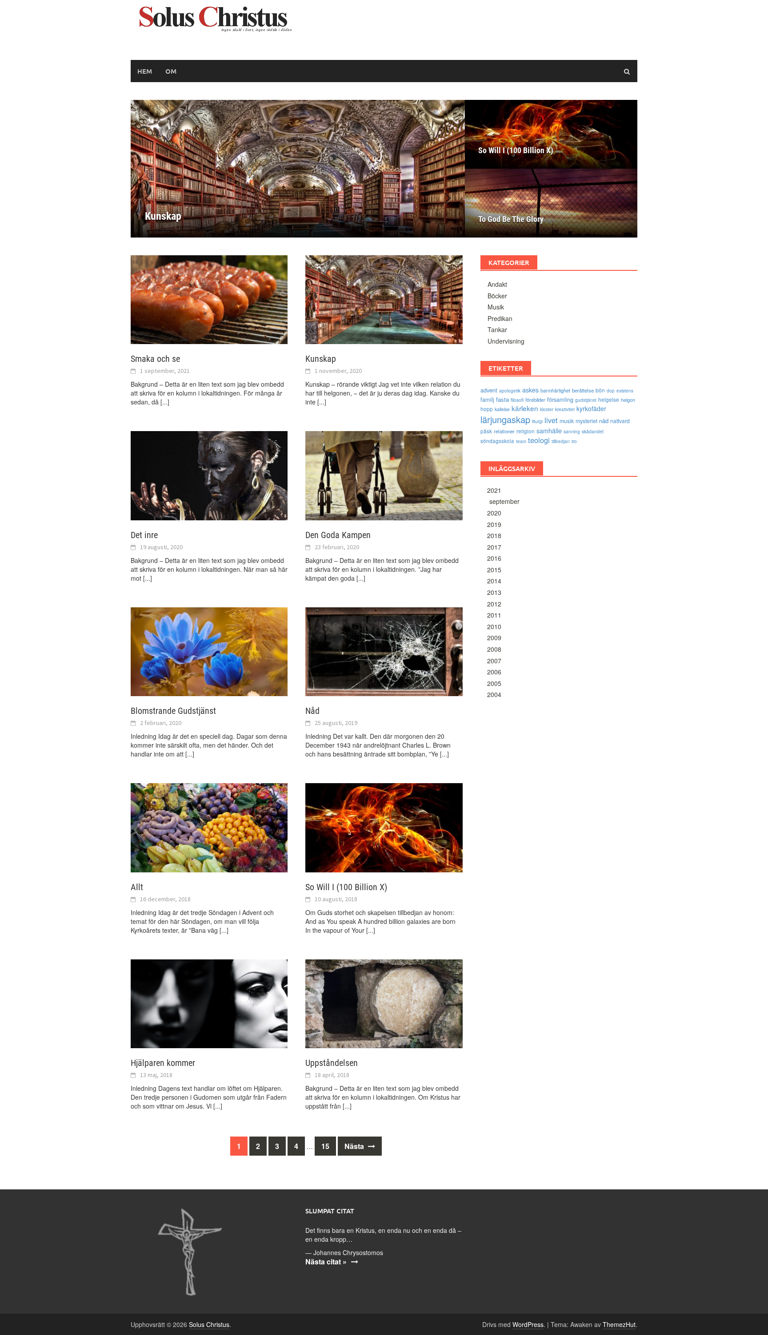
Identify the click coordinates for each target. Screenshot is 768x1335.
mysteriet (586, 420)
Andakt (497, 284)
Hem (144, 71)
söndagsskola (497, 440)
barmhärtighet (555, 390)
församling (560, 399)
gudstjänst (585, 400)
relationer (504, 431)
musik (567, 420)
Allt (137, 887)
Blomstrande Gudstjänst (173, 710)
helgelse (608, 399)
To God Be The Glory (511, 219)
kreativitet (565, 409)
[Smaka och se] (209, 298)
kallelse (502, 409)
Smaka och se (155, 358)
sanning (572, 431)
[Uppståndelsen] (383, 1002)
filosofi (517, 399)
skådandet (593, 431)
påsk (486, 431)
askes (530, 389)
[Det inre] (209, 474)
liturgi (537, 421)
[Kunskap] (298, 169)
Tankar (497, 329)
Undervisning (506, 341)
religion (525, 431)
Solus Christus (209, 1324)
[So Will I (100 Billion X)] (383, 826)
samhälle (549, 430)
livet (551, 420)
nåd (603, 420)
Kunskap (320, 358)
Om (170, 71)
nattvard (620, 420)
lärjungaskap (505, 419)
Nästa (355, 1146)
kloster (546, 409)
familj (487, 399)
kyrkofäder (591, 408)
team (521, 441)
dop (611, 391)
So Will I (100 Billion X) (515, 150)
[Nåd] (383, 650)
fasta (502, 399)
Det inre (144, 535)
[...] (164, 401)
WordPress (528, 1324)
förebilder (535, 399)
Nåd (312, 710)
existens (624, 390)
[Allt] (209, 826)
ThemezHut (619, 1324)
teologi (539, 440)
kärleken (525, 408)
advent (488, 390)
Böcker (497, 295)
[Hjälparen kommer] (209, 1002)
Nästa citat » (326, 1261)
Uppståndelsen (331, 1063)
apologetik (509, 391)
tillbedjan (561, 441)
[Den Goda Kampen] (383, 474)
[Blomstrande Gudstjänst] (209, 650)
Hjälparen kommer (163, 1063)
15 (325, 1146)
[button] (443, 197)
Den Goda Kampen (338, 535)
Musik (496, 306)
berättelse (583, 390)
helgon (628, 399)
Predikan (500, 318)
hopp (486, 408)
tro (574, 441)
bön (600, 390)
